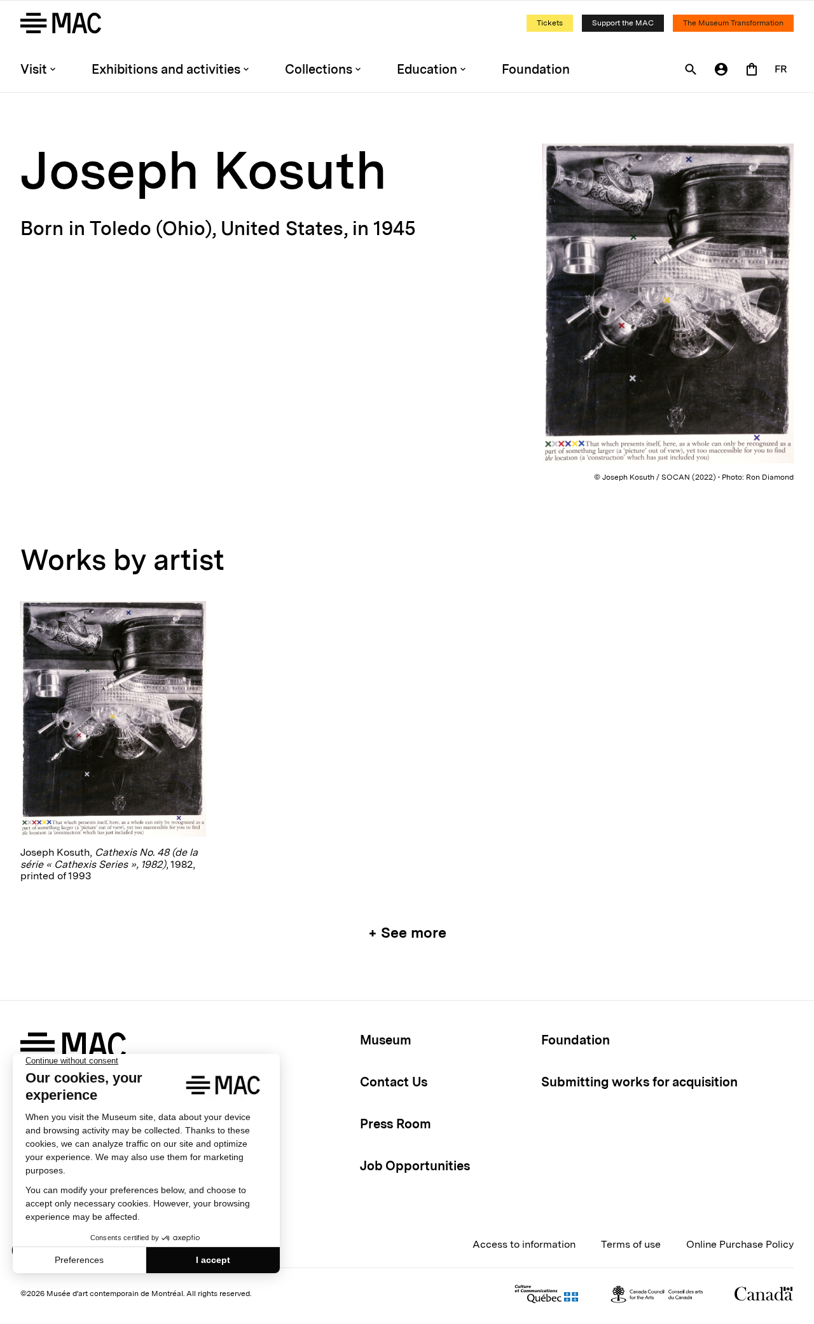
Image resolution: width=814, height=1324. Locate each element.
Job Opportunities (415, 1165)
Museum (385, 1040)
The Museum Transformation (733, 22)
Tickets (550, 22)
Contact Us (393, 1082)
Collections (318, 69)
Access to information (524, 1244)
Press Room (395, 1123)
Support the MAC (623, 22)
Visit (33, 69)
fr (781, 69)
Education (427, 69)
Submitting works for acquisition (639, 1082)
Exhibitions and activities (166, 69)
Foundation (536, 69)
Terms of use (631, 1244)
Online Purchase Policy (740, 1244)
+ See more (407, 933)
